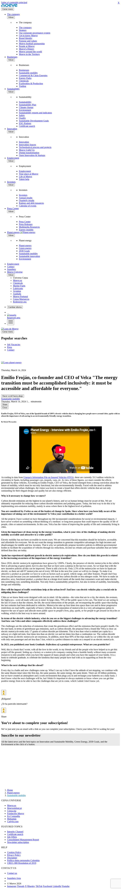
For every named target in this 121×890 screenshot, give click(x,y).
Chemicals (24, 81)
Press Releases (25, 224)
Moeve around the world (30, 51)
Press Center (13, 208)
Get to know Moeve (28, 35)
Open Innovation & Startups (32, 155)
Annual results (25, 197)
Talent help (24, 179)
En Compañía (13, 816)
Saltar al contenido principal (14, 2)
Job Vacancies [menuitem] (13, 344)
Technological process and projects (35, 147)
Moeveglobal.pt (14, 808)
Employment (13, 158)
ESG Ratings (25, 123)
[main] (9, 329)
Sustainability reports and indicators (35, 112)
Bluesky (31, 886)
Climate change (26, 107)
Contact (10, 266)
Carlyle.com (12, 821)
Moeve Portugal (20, 296)
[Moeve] (9, 6)
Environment (25, 110)
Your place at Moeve (28, 174)
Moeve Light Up (27, 150)
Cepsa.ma (11, 811)
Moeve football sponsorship (32, 43)
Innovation (12, 128)
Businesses (12, 57)
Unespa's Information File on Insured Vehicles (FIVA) (48, 477)
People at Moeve (27, 46)
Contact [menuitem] (10, 350)
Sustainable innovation (29, 256)
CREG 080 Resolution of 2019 (21, 863)
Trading (22, 86)
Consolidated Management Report (23, 839)
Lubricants (18, 288)
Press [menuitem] (9, 347)
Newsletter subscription (18, 842)
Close (4, 407)
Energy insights (26, 229)
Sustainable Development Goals (34, 120)
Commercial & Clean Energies (33, 75)
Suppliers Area (14, 878)
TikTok (39, 886)
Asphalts (17, 294)
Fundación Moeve (15, 813)
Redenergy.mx (20, 302)
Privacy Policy (14, 855)
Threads (20, 886)
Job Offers (12, 837)
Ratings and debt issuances (31, 203)
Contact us (12, 873)
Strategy (23, 30)
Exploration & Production (31, 83)
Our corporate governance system (34, 33)
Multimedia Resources (29, 227)
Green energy (25, 248)
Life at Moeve (25, 176)
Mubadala (11, 819)
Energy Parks (25, 78)
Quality (22, 118)
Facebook (47, 886)
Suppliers (11, 269)
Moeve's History (26, 49)
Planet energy (25, 245)
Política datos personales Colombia (23, 860)
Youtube (66, 886)
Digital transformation (29, 152)
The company (13, 14)
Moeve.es (17, 280)
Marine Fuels (19, 285)
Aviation (17, 291)
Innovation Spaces (27, 144)
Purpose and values (28, 41)
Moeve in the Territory (29, 54)
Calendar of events (27, 206)
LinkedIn (57, 886)
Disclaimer (12, 857)
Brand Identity (25, 38)
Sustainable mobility (28, 73)
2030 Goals (24, 251)
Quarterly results (26, 200)
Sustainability (13, 89)
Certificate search (27, 126)
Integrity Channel (15, 831)
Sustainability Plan (27, 104)
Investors (11, 182)
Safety (22, 115)
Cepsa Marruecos (21, 299)
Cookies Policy (14, 852)
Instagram (11, 886)
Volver (11, 17)
